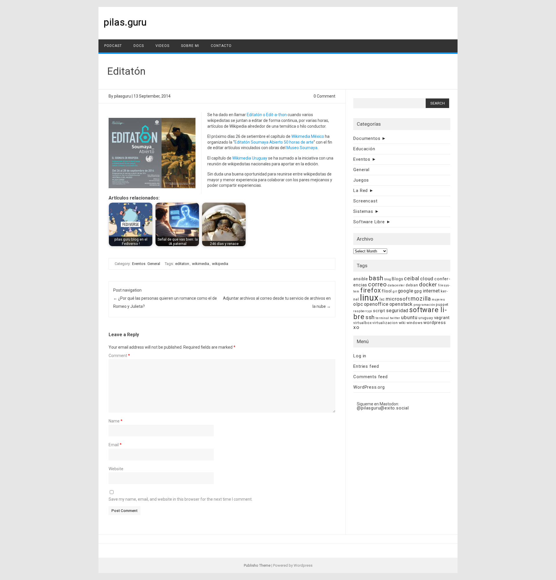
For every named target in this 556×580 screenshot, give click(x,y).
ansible (360, 279)
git (395, 291)
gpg (418, 291)
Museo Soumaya (301, 147)
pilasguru (122, 96)
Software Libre (369, 221)
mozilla (421, 298)
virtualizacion (385, 323)
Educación (364, 148)
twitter (395, 318)
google (406, 291)
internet (431, 291)
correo (377, 284)
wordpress (434, 322)
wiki (402, 323)
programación (424, 305)
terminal (382, 318)
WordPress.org (369, 387)
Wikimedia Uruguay (249, 158)
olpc (358, 304)
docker (428, 284)
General (153, 263)
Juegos (361, 180)
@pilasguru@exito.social (383, 408)
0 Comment (324, 96)
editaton (182, 263)
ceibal (411, 278)
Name (115, 421)
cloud (427, 278)
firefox (370, 290)
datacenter (396, 285)
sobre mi (190, 46)
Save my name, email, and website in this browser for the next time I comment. (181, 499)
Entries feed (366, 366)
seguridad (397, 310)
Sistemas (363, 211)
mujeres (438, 299)
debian (412, 285)
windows (415, 323)
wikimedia (200, 263)
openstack (401, 304)
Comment (119, 355)
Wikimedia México (307, 136)
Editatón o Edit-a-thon (267, 114)
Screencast (365, 201)
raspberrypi (362, 311)
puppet (442, 304)
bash (376, 278)
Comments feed (370, 376)
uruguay (425, 318)
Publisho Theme (257, 565)
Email (115, 444)
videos (162, 46)
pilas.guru (125, 22)
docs (138, 46)
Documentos (366, 138)
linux (369, 298)
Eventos (138, 263)
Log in (359, 355)
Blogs (397, 279)
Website (116, 468)
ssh (370, 317)
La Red (360, 190)
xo (356, 327)
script (379, 310)
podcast (113, 46)
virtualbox (362, 323)
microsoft (398, 299)
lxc (382, 299)
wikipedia (220, 263)
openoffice (376, 304)
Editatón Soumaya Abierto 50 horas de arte (274, 142)
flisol (387, 291)
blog (387, 279)
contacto (221, 46)
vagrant (442, 317)
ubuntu (409, 317)
